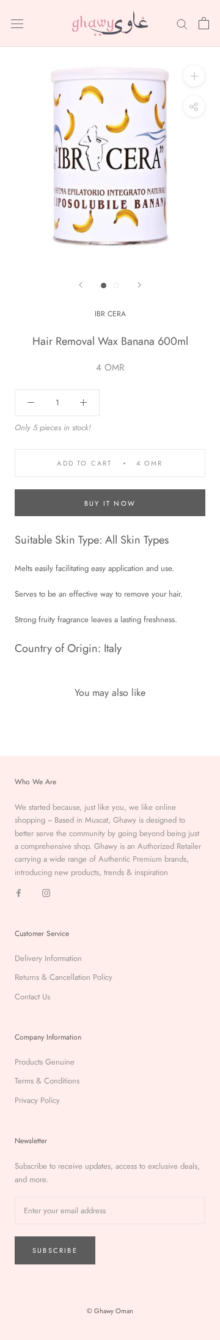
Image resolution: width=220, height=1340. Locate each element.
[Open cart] (204, 23)
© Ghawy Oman (110, 1311)
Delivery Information (48, 958)
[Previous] (80, 285)
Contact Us (32, 996)
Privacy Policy (37, 1100)
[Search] (182, 23)
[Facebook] (19, 891)
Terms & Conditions (47, 1081)
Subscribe (55, 1250)
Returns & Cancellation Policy (63, 977)
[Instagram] (46, 891)
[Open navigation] (17, 23)
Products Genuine (45, 1062)
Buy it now (110, 503)
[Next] (139, 285)
